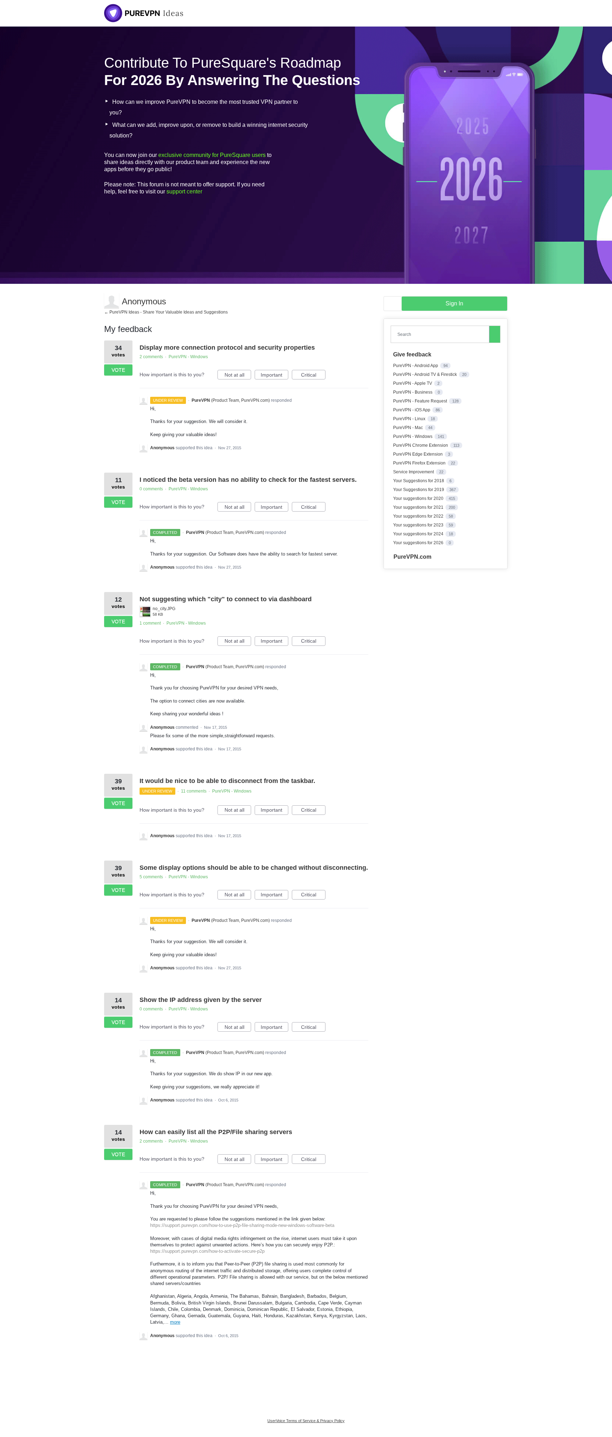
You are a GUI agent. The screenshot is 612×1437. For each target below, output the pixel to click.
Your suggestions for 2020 (418, 498)
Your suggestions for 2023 (418, 525)
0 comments (151, 488)
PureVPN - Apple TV (413, 383)
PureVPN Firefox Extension (420, 463)
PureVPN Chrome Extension (421, 445)
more (175, 1322)
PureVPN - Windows (188, 356)
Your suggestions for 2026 (418, 542)
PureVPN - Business (413, 392)
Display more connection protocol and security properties (227, 347)
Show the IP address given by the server (201, 999)
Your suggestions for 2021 (418, 507)
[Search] (494, 334)
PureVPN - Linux (409, 418)
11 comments (193, 791)
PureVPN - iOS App (412, 409)
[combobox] (441, 334)
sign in (454, 303)
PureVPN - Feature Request (420, 401)
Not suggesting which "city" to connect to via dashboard (226, 599)
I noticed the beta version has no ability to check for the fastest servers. (248, 479)
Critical (313, 375)
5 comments (151, 876)
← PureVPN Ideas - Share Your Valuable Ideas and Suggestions (166, 312)
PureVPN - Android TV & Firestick (425, 374)
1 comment (150, 623)
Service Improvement (414, 471)
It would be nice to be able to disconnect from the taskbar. (227, 780)
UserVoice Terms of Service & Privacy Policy (306, 1421)
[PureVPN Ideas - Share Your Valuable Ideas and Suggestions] (143, 13)
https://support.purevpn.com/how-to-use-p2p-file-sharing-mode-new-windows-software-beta (242, 1225)
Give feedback (412, 354)
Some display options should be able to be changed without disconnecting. (254, 867)
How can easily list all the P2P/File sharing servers (216, 1131)
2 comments (151, 356)
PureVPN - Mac (408, 427)
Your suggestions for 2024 (418, 533)
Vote (118, 370)
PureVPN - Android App (416, 365)
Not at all (238, 375)
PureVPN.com (412, 557)
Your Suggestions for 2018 (419, 480)
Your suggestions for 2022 (418, 516)
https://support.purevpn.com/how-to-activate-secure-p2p (207, 1251)
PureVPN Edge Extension (418, 454)
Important (274, 375)
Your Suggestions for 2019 (419, 489)
